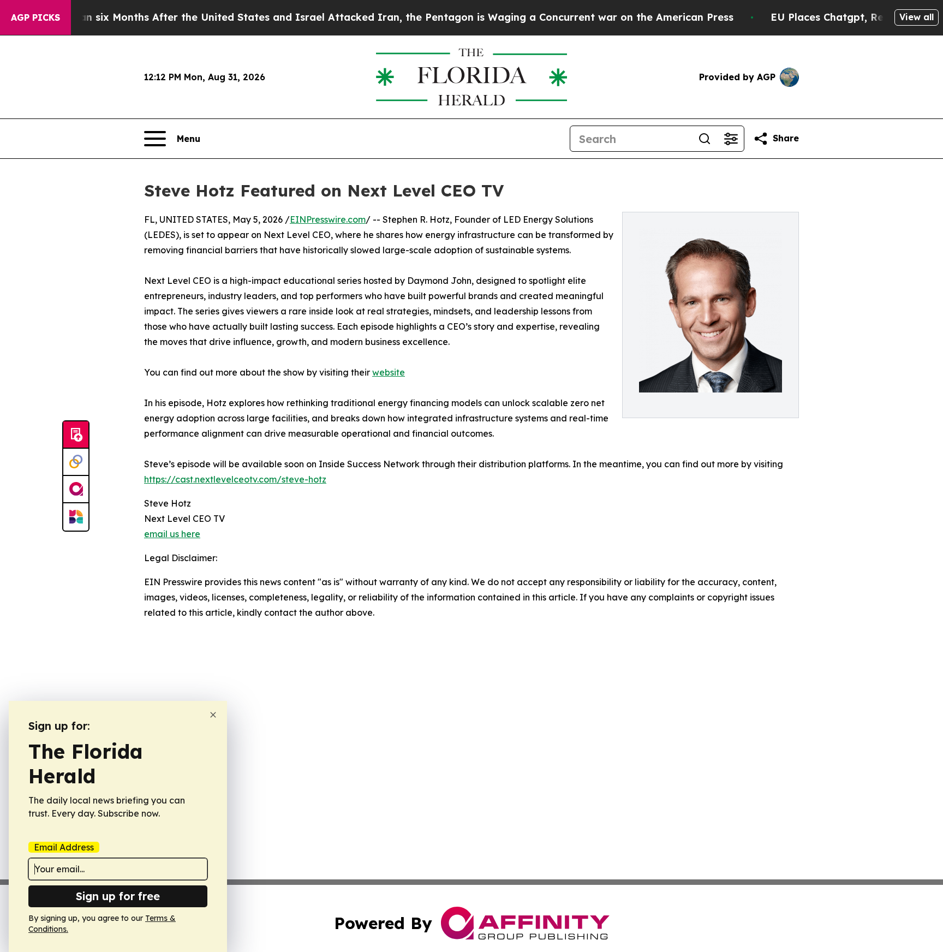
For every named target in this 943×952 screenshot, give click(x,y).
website (388, 372)
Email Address (64, 847)
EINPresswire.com (328, 219)
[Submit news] (75, 435)
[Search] (704, 138)
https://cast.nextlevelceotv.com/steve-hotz (235, 479)
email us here (172, 533)
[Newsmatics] (75, 517)
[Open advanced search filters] (731, 138)
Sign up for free (118, 896)
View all (916, 16)
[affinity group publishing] (75, 489)
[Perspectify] (75, 462)
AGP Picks (35, 17)
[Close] (213, 715)
